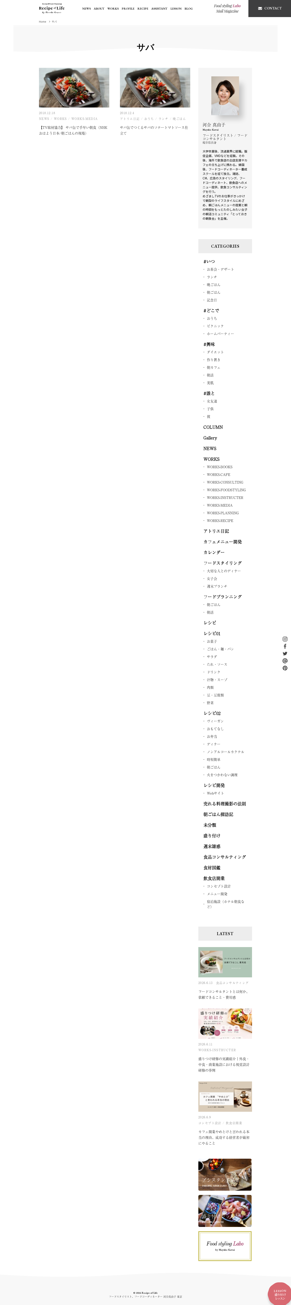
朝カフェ (213, 367)
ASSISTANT (159, 8)
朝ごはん (213, 292)
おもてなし (215, 728)
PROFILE (128, 8)
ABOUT (99, 8)
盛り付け (211, 836)
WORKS (113, 8)
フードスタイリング (222, 563)
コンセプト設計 (219, 886)
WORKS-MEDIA (84, 118)
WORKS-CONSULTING (225, 482)
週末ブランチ (217, 586)
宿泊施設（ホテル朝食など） (225, 904)
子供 (210, 408)
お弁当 (212, 736)
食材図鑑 (211, 868)
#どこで (211, 310)
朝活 (210, 375)
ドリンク (213, 671)
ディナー (213, 744)
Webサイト (215, 793)
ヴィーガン (215, 721)
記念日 (212, 299)
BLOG (188, 8)
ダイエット (215, 352)
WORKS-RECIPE (220, 520)
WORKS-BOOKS (219, 466)
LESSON (176, 8)
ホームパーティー (220, 333)
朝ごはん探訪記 (218, 814)
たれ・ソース (217, 664)
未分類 (209, 825)
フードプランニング (222, 597)
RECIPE (142, 8)
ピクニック (215, 325)
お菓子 (212, 641)
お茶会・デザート (220, 269)
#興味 (209, 344)
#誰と (209, 393)
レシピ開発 (214, 785)
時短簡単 (213, 759)
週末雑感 (211, 846)
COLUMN (213, 427)
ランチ (163, 118)
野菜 (210, 702)
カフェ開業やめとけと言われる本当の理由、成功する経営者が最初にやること (223, 1137)
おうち (149, 118)
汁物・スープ (217, 679)
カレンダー (214, 552)
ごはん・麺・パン (220, 648)
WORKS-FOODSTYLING (226, 489)
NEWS (86, 8)
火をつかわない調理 (222, 774)
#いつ (209, 261)
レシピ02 (211, 713)
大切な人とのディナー (224, 570)
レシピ (209, 623)
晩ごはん (179, 118)
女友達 (212, 401)
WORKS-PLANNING (223, 512)
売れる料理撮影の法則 (224, 804)
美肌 (210, 382)
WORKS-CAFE (218, 474)
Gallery (210, 438)
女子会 (212, 578)
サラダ (212, 656)
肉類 (210, 687)
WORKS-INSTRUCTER (225, 497)
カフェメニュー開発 (222, 542)
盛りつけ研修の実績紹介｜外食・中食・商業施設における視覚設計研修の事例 (223, 1064)
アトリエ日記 (130, 118)
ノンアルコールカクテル (225, 751)
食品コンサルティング (224, 857)
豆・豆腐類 (215, 695)
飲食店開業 (214, 878)
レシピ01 (211, 633)
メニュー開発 (217, 893)
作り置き (213, 359)
